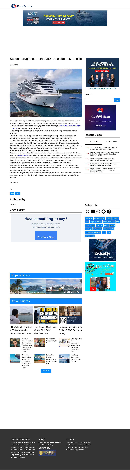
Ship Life (99, 225)
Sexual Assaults (109, 229)
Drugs (17, 193)
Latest (93, 142)
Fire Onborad (97, 229)
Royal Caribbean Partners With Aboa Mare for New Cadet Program (103, 164)
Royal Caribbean (96, 222)
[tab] (93, 141)
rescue (109, 218)
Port (109, 232)
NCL (87, 222)
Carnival (115, 218)
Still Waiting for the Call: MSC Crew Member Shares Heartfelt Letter (102, 159)
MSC (12, 193)
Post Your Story (45, 237)
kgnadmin (13, 204)
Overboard (89, 218)
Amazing (88, 229)
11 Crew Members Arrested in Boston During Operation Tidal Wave (103, 148)
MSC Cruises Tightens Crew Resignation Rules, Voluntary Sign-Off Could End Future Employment (104, 154)
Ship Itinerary (90, 236)
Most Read (111, 142)
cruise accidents (99, 218)
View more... (46, 370)
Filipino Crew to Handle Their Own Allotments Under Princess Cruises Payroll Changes (102, 170)
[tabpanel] (102, 159)
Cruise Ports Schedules (93, 232)
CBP (104, 232)
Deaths (112, 225)
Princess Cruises (108, 222)
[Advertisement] (65, 39)
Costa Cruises (90, 225)
